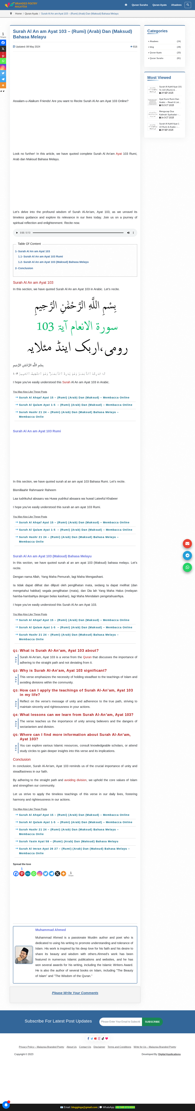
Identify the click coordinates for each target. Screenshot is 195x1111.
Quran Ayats (159, 5)
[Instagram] (39, 871)
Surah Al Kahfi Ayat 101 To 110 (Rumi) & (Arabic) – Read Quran (170, 88)
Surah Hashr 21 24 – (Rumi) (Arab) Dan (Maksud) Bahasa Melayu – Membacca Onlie (69, 414)
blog (165, 47)
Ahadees (176, 5)
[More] (63, 871)
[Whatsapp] (33, 871)
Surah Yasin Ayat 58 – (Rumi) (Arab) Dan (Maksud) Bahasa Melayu (69, 841)
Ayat (119, 153)
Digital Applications (169, 1054)
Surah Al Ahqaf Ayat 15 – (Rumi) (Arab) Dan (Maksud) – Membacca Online (74, 397)
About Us (72, 1047)
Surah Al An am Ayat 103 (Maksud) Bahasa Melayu (56, 262)
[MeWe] (27, 871)
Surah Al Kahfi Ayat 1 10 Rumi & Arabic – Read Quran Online (169, 125)
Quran (87, 657)
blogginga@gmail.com (84, 1107)
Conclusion (25, 268)
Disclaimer (99, 1047)
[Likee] (107, 1039)
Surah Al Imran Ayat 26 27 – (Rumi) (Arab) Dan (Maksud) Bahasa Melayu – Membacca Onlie (74, 851)
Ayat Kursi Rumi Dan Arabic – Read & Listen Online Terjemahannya (170, 101)
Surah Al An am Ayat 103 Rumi (43, 256)
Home (18, 13)
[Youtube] (96, 1039)
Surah (66, 382)
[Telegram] (51, 871)
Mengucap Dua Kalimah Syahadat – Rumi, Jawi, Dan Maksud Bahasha (169, 113)
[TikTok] (103, 1039)
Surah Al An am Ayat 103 (34, 251)
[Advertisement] (75, 75)
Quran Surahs (140, 5)
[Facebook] (16, 871)
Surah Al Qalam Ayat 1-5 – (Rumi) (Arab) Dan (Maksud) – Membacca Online (75, 404)
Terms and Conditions (119, 1047)
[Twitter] (45, 871)
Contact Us (85, 1047)
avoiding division (75, 780)
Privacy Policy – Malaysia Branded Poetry (41, 1047)
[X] (57, 871)
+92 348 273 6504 (125, 1107)
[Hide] (1, 91)
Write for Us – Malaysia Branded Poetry (155, 1047)
